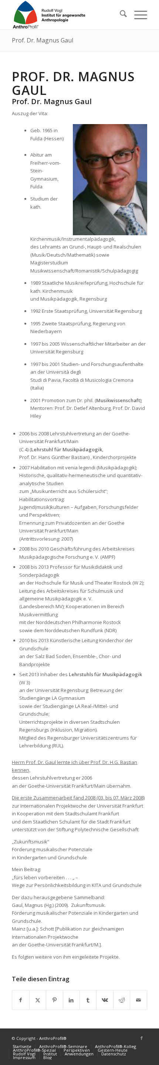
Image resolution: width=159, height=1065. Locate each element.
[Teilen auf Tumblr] (88, 1000)
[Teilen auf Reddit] (122, 1000)
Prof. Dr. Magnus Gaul (42, 40)
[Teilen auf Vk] (105, 1000)
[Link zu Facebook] (141, 1038)
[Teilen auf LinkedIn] (71, 1000)
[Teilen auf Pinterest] (54, 1000)
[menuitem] (119, 15)
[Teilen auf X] (38, 1000)
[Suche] (119, 15)
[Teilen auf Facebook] (20, 1000)
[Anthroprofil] (66, 15)
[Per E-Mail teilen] (138, 1000)
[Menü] (137, 15)
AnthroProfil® (53, 1038)
